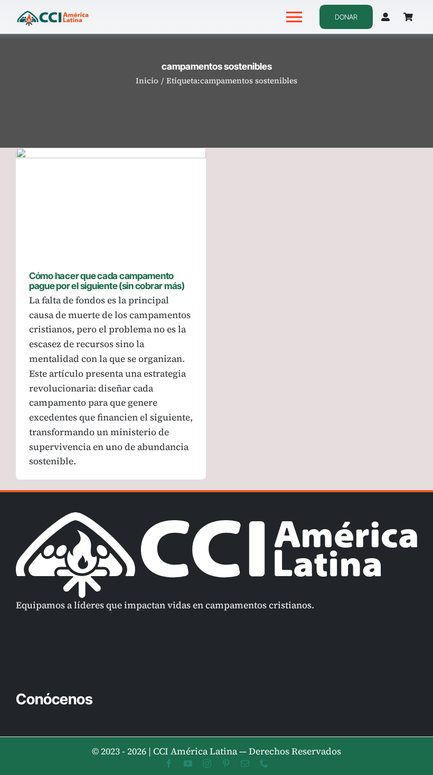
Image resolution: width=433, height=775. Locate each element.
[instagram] (207, 763)
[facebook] (169, 763)
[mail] (245, 763)
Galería (126, 201)
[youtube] (188, 763)
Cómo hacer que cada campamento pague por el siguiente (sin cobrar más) (96, 201)
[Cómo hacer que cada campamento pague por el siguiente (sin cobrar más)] (111, 201)
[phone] (264, 763)
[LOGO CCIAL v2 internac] (53, 12)
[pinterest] (226, 763)
